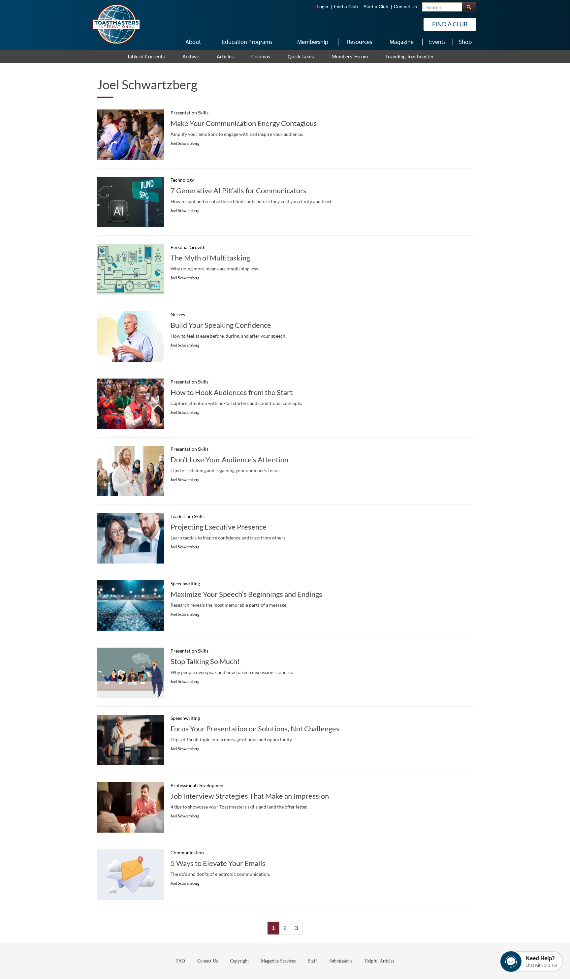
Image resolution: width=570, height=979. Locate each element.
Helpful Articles (379, 961)
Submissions (340, 961)
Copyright (239, 961)
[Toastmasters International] (116, 24)
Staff (312, 961)
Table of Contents (146, 56)
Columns (260, 56)
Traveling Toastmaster (409, 56)
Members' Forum (350, 56)
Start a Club (376, 6)
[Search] (469, 7)
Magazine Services (278, 961)
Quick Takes (301, 56)
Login (322, 6)
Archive (190, 56)
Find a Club (346, 6)
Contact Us (405, 6)
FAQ (180, 961)
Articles (225, 56)
